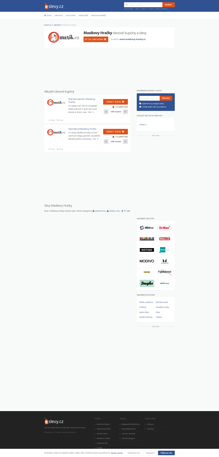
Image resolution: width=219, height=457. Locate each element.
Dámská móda (162, 302)
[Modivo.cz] (146, 261)
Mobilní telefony (145, 317)
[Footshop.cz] (164, 272)
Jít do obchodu (94, 39)
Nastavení (150, 453)
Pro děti (127, 211)
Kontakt (99, 448)
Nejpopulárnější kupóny (131, 424)
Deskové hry (100, 211)
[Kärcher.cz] (146, 272)
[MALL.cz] (164, 239)
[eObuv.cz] (164, 283)
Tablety (159, 317)
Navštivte (128, 39)
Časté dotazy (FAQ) (104, 429)
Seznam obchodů (128, 434)
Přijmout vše (166, 453)
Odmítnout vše (134, 453)
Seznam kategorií (128, 438)
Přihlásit (166, 98)
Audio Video (144, 312)
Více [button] (90, 112)
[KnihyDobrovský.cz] (146, 239)
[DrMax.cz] (164, 227)
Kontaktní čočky (162, 307)
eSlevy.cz (47, 25)
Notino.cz (165, 9)
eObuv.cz (144, 9)
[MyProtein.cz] (164, 261)
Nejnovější (83, 15)
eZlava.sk (150, 429)
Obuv (158, 312)
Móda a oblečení (146, 302)
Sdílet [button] (52, 120)
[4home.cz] (164, 250)
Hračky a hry (115, 211)
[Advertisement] (31, 60)
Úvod (48, 15)
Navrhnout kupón (103, 424)
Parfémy (142, 307)
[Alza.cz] (146, 227)
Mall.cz (158, 9)
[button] (56, 102)
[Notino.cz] (146, 250)
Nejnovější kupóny (128, 429)
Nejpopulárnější (98, 15)
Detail (60, 120)
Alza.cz (137, 9)
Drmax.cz (152, 9)
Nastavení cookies (103, 438)
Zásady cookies (117, 453)
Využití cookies (102, 434)
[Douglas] (146, 283)
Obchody (59, 15)
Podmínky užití (102, 443)
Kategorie (71, 15)
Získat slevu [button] (114, 101)
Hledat (168, 4)
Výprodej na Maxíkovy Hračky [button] (82, 128)
